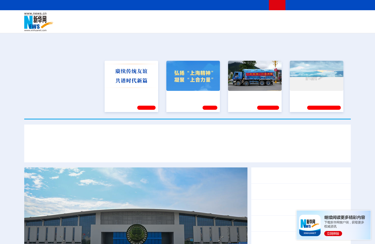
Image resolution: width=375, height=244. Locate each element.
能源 (235, 25)
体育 (250, 18)
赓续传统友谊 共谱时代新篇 (129, 95)
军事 (285, 18)
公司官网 (63, 22)
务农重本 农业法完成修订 (277, 220)
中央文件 (340, 18)
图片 (310, 18)
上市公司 (324, 25)
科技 (224, 18)
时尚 (268, 25)
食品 (113, 25)
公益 (285, 25)
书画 (267, 18)
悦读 (277, 25)
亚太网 (311, 25)
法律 (328, 18)
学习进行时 (101, 18)
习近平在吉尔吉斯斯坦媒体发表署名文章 (91, 152)
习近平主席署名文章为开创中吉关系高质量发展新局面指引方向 (187, 137)
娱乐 (260, 25)
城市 (218, 25)
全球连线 (203, 18)
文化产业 (340, 25)
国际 (140, 18)
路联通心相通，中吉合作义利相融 (228, 152)
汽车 (104, 25)
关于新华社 (141, 5)
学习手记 (146, 107)
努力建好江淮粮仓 (306, 95)
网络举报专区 (341, 5)
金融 (96, 25)
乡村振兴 (183, 25)
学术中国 (168, 25)
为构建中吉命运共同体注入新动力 (163, 152)
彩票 (252, 25)
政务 (319, 18)
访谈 (293, 18)
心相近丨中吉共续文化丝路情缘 (291, 152)
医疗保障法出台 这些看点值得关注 (285, 227)
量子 (241, 18)
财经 (149, 18)
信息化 (138, 25)
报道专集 (332, 51)
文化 (258, 18)
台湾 (175, 18)
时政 (123, 18)
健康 (276, 18)
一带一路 (297, 25)
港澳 (166, 18)
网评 (158, 18)
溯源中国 (207, 25)
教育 (215, 18)
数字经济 (152, 25)
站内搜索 (321, 5)
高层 (115, 18)
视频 (302, 18)
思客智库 (188, 18)
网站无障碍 (255, 5)
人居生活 (125, 25)
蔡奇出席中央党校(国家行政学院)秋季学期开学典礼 (300, 207)
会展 (243, 25)
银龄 (195, 25)
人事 (132, 18)
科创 (232, 18)
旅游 (227, 25)
